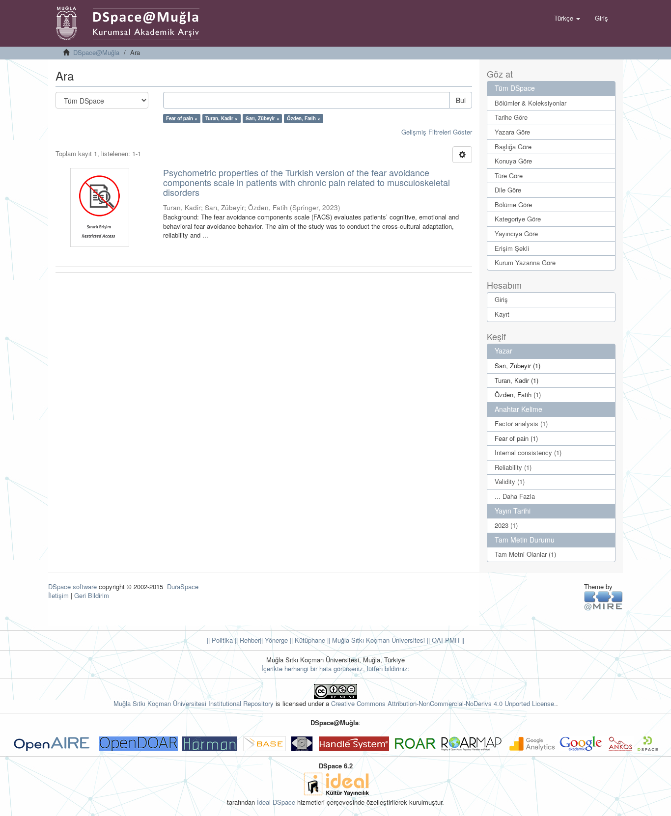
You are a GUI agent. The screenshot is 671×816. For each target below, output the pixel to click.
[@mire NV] (603, 600)
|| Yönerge (274, 640)
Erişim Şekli (512, 248)
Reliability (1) (513, 467)
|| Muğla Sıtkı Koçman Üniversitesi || (377, 640)
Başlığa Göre (513, 146)
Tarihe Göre (511, 117)
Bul (461, 100)
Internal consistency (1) (528, 452)
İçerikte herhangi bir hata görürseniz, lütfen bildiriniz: (335, 668)
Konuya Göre (513, 160)
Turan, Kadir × (221, 118)
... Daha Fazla (515, 496)
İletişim (58, 595)
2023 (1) (506, 525)
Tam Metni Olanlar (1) (525, 554)
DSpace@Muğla (96, 52)
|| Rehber (246, 640)
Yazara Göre (512, 131)
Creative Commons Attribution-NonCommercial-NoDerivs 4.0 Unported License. (443, 703)
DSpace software (72, 586)
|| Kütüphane (306, 640)
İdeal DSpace (276, 802)
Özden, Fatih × (303, 118)
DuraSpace (182, 586)
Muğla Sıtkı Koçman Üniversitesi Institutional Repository (193, 703)
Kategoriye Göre (518, 218)
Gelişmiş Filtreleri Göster (436, 131)
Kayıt (502, 314)
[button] (567, 18)
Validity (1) (510, 481)
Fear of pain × (181, 118)
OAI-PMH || (447, 640)
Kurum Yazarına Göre (525, 262)
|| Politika (220, 640)
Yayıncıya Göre (516, 233)
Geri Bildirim (91, 595)
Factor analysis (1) (521, 423)
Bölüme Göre (513, 204)
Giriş (501, 299)
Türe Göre (509, 175)
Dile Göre (508, 189)
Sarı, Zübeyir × (263, 118)
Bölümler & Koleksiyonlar (530, 103)
